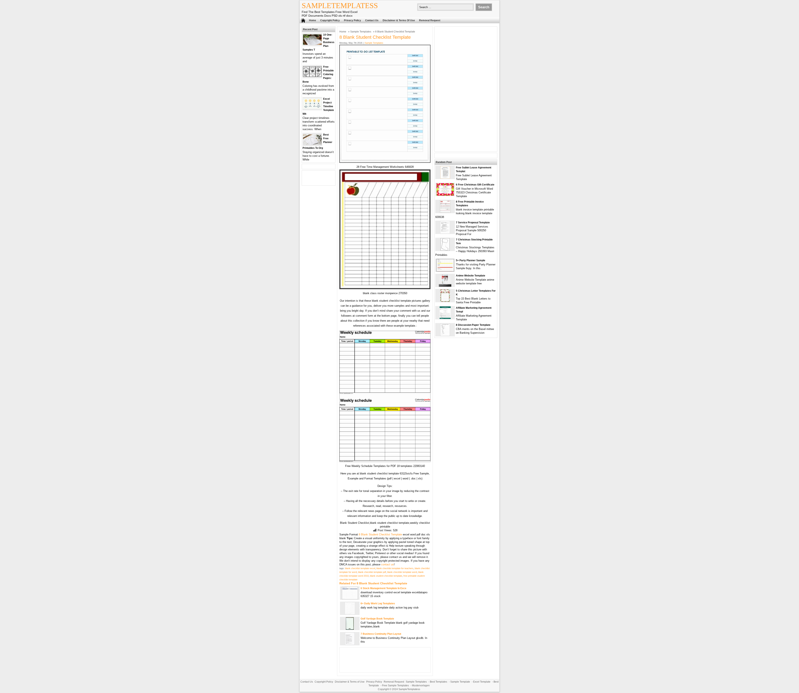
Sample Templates (360, 31)
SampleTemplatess (340, 5)
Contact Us (371, 20)
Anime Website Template (470, 275)
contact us (387, 564)
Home (312, 20)
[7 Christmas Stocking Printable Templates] (445, 249)
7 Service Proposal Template (473, 222)
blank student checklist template (386, 576)
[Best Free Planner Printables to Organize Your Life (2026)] (312, 143)
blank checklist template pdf (372, 572)
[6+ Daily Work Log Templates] (350, 613)
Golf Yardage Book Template (377, 618)
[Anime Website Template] (445, 285)
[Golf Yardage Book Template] (350, 628)
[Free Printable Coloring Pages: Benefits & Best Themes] (312, 75)
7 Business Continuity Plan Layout (381, 633)
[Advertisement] (466, 89)
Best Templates (438, 681)
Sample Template (460, 681)
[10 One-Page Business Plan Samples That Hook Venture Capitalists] (312, 43)
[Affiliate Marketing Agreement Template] (445, 318)
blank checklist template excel (360, 568)
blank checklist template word (402, 572)
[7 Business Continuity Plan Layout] (350, 644)
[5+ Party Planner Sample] (445, 270)
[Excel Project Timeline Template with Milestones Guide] (312, 107)
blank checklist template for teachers (394, 568)
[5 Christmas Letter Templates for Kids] (445, 300)
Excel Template (481, 681)
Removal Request (429, 20)
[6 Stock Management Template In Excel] (350, 598)
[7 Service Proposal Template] (445, 232)
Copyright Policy (330, 20)
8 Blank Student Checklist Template (380, 534)
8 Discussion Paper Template (473, 324)
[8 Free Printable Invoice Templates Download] (445, 211)
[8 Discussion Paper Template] (445, 335)
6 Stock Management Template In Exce (383, 588)
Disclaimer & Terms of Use (399, 20)
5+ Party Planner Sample (470, 260)
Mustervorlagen (421, 685)
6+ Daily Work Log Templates (378, 603)
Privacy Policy (352, 20)
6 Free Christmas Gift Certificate (475, 184)
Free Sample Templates (395, 685)
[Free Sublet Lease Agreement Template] (445, 177)
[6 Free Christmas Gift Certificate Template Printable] (445, 194)
